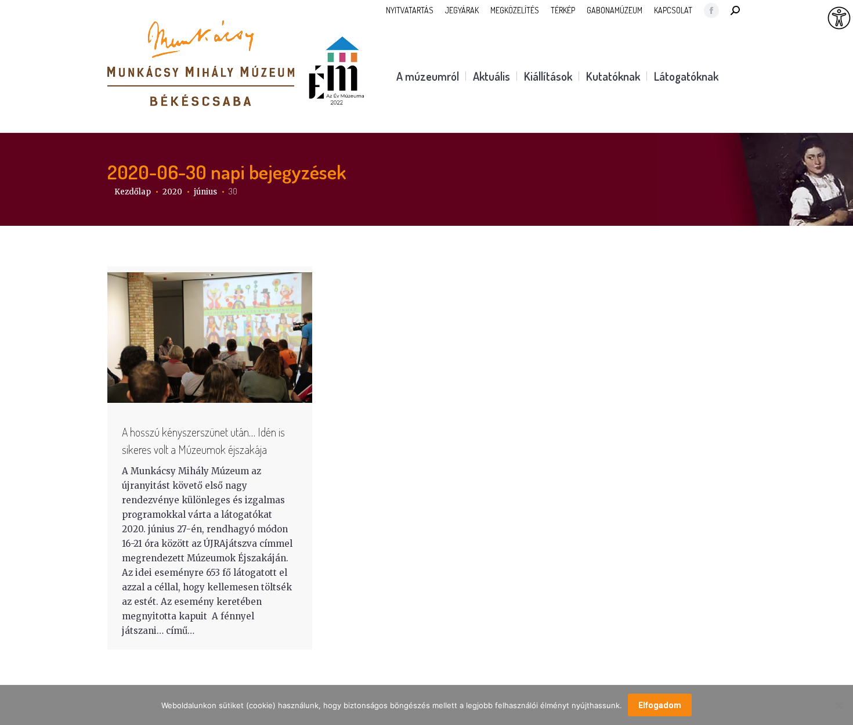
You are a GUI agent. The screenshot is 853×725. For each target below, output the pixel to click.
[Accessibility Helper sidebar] (839, 19)
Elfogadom (659, 705)
